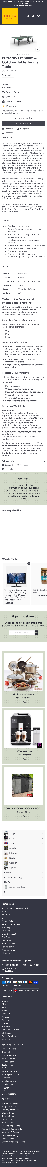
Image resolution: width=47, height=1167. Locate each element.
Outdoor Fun (7, 1084)
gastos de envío (27, 111)
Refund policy (8, 947)
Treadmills (6, 1052)
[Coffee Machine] (23, 729)
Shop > (5, 1001)
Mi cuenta (6, 953)
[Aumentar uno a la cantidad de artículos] (12, 79)
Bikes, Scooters (9, 1094)
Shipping (6, 927)
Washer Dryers (8, 1113)
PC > (4, 1004)
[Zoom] (38, 49)
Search (5, 911)
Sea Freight (7, 937)
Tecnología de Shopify (9, 1162)
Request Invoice (9, 950)
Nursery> (6, 1017)
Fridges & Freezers (10, 1106)
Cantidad (6, 75)
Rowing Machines (9, 1055)
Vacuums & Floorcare (11, 1132)
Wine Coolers (8, 1138)
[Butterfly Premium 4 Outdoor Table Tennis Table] (16, 533)
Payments (6, 940)
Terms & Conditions (11, 924)
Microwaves (7, 1122)
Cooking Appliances (11, 1125)
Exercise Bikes (8, 1058)
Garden (5, 1020)
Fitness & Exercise (10, 1049)
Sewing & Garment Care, (13, 1129)
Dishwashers (7, 1119)
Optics (5, 1090)
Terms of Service (9, 943)
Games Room (8, 1061)
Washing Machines (10, 1109)
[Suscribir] (36, 632)
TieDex (15, 559)
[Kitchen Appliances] (23, 672)
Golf (4, 1068)
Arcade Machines (10, 1071)
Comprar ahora (23, 123)
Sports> (5, 1023)
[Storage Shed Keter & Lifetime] (23, 786)
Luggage (5, 1087)
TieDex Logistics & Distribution (16, 908)
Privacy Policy (8, 921)
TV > (4, 1007)
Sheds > (5, 1010)
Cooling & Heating (10, 1135)
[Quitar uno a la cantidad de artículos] (4, 79)
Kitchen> (6, 1026)
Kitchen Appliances (11, 1103)
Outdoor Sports (9, 1081)
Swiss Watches (9, 1036)
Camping (6, 1078)
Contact (5, 918)
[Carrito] (38, 16)
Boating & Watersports (12, 1074)
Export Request (9, 934)
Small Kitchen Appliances (13, 1142)
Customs (6, 931)
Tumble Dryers (8, 1116)
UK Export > (7, 1033)
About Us (6, 914)
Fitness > (6, 1013)
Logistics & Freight (10, 1029)
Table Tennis (7, 1065)
